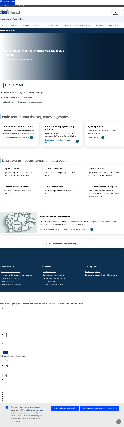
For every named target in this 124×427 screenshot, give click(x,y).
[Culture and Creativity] (11, 12)
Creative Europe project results (53, 285)
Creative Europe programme (10, 278)
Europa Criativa (97, 169)
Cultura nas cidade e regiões (103, 187)
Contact (7, 389)
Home (4, 25)
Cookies (7, 396)
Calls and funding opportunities (53, 275)
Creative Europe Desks (92, 272)
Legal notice (8, 400)
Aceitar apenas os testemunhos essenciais (99, 408)
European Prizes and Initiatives (11, 285)
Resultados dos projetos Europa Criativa (60, 127)
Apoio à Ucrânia (12, 169)
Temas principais (55, 169)
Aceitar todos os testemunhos (65, 408)
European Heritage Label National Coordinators (101, 275)
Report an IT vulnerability (13, 393)
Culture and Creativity (17, 297)
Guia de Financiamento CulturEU (18, 126)
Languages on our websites (14, 394)
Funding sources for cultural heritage (55, 278)
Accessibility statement (12, 309)
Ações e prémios (95, 126)
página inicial (15, 102)
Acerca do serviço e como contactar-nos (19, 321)
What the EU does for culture (10, 272)
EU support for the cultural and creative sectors (16, 275)
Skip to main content (7, 1)
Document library (49, 281)
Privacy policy (9, 398)
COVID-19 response (49, 272)
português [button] (118, 13)
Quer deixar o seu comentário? (55, 216)
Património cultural (56, 187)
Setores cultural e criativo (17, 187)
